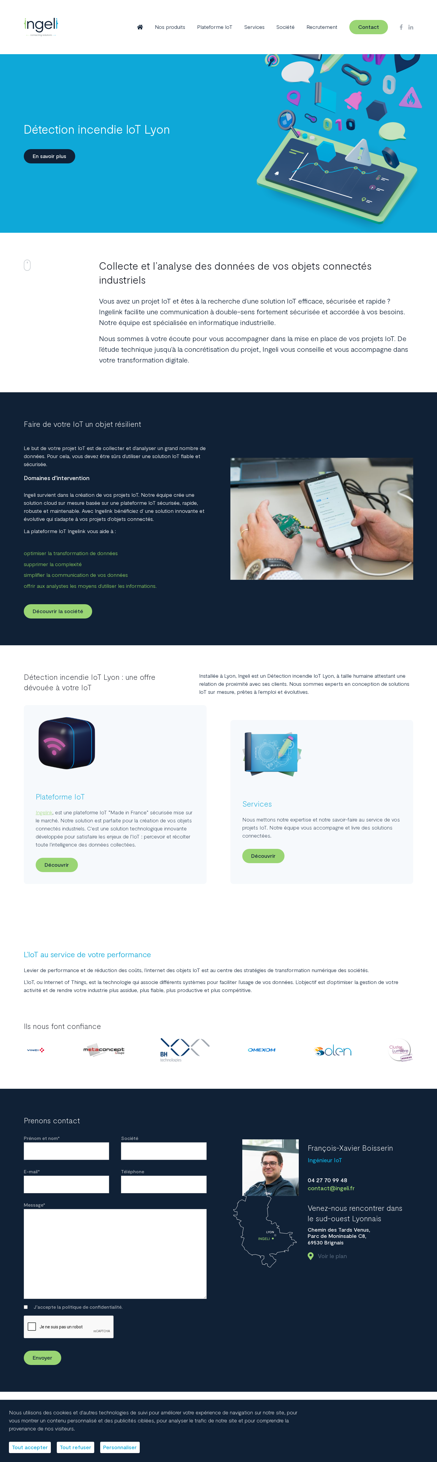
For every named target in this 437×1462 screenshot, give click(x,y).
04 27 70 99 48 (327, 1180)
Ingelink (44, 812)
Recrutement (321, 27)
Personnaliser (120, 1447)
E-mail (32, 1171)
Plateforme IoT (214, 27)
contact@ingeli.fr (331, 1188)
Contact (368, 27)
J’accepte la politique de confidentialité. (78, 1307)
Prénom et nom (42, 1138)
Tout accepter (30, 1447)
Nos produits (170, 27)
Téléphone (132, 1171)
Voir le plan (332, 1256)
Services (254, 27)
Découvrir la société (58, 611)
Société (285, 27)
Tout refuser (75, 1447)
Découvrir (57, 865)
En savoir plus (49, 156)
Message (34, 1205)
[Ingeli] (41, 27)
